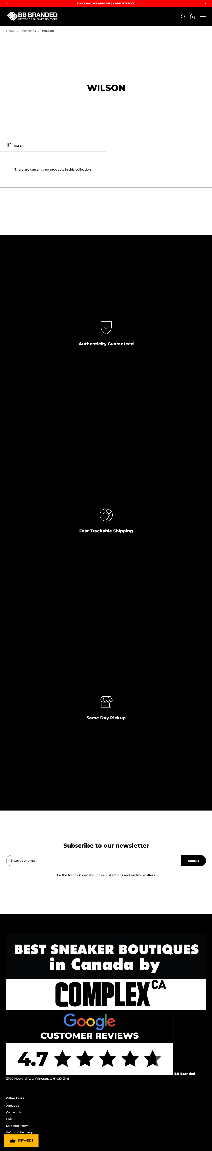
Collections (28, 31)
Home (10, 31)
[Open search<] (183, 16)
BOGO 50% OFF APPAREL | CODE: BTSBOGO (106, 3)
